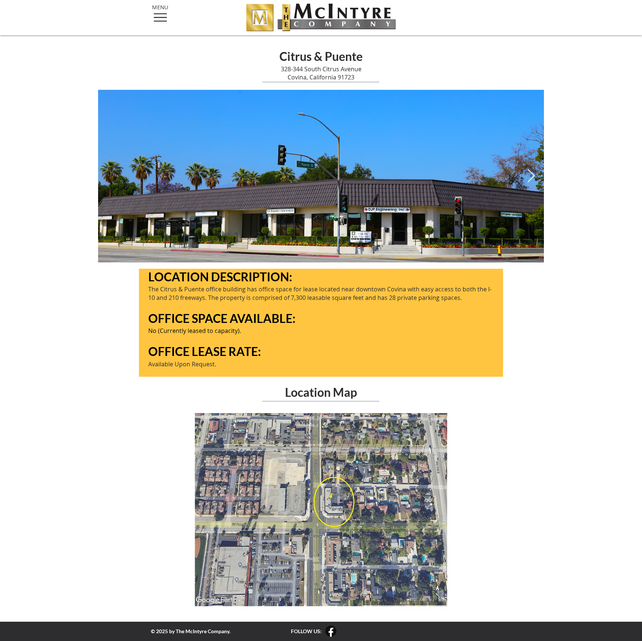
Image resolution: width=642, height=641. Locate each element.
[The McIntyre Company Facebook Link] (331, 631)
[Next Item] (531, 176)
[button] (160, 17)
